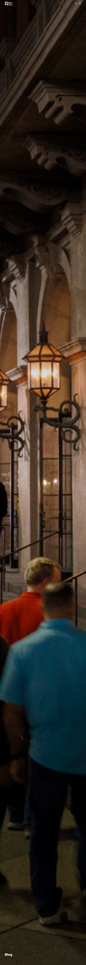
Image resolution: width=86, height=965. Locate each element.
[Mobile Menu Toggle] (79, 3)
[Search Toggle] (76, 3)
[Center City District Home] (9, 3)
